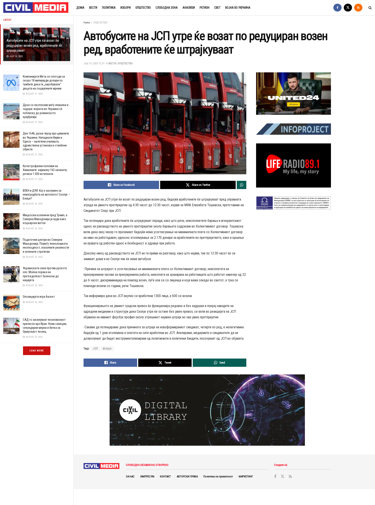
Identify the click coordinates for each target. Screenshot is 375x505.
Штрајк (107, 348)
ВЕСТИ (93, 7)
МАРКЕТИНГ (246, 476)
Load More (37, 350)
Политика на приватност (218, 476)
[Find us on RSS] (358, 7)
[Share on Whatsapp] (241, 185)
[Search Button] (370, 7)
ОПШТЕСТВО (143, 7)
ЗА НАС (130, 476)
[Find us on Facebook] (337, 7)
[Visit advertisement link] (293, 93)
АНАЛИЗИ (189, 7)
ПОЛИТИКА (109, 7)
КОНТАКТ (165, 476)
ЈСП (95, 348)
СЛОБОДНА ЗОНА (167, 7)
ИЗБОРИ (125, 7)
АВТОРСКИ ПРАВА (187, 476)
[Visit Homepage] (36, 7)
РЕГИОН (204, 7)
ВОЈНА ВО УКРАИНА (237, 7)
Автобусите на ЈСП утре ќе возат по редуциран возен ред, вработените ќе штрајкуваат (34, 45)
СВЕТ (217, 7)
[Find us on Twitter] (348, 7)
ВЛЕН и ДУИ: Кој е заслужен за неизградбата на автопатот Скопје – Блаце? (46, 194)
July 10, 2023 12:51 (94, 63)
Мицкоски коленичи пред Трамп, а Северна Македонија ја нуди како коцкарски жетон (45, 219)
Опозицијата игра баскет (39, 296)
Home (87, 22)
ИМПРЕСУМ (147, 476)
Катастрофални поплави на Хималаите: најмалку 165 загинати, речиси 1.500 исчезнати (45, 170)
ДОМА (80, 7)
